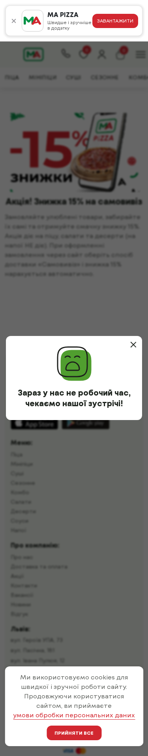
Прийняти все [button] (74, 732)
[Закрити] (133, 344)
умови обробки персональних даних (74, 714)
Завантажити (115, 20)
